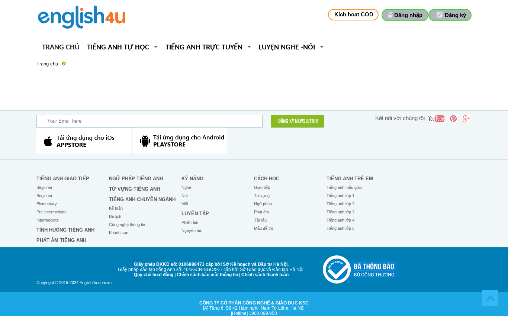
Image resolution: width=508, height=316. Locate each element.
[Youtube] (436, 118)
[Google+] (466, 118)
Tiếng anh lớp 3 (340, 212)
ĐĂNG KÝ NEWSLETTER (298, 121)
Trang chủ (61, 47)
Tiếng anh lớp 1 (340, 195)
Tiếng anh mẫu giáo (344, 187)
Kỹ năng (192, 178)
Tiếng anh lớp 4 (340, 220)
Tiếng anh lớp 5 (340, 228)
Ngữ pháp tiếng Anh (136, 178)
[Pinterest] (453, 118)
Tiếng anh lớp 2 (340, 203)
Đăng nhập (408, 15)
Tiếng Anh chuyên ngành (142, 199)
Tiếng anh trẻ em (350, 178)
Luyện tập (195, 213)
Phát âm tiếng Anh (61, 240)
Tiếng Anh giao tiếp (62, 178)
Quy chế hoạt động (153, 274)
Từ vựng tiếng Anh (134, 189)
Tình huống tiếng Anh (65, 230)
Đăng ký (455, 15)
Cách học (266, 178)
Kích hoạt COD (353, 14)
